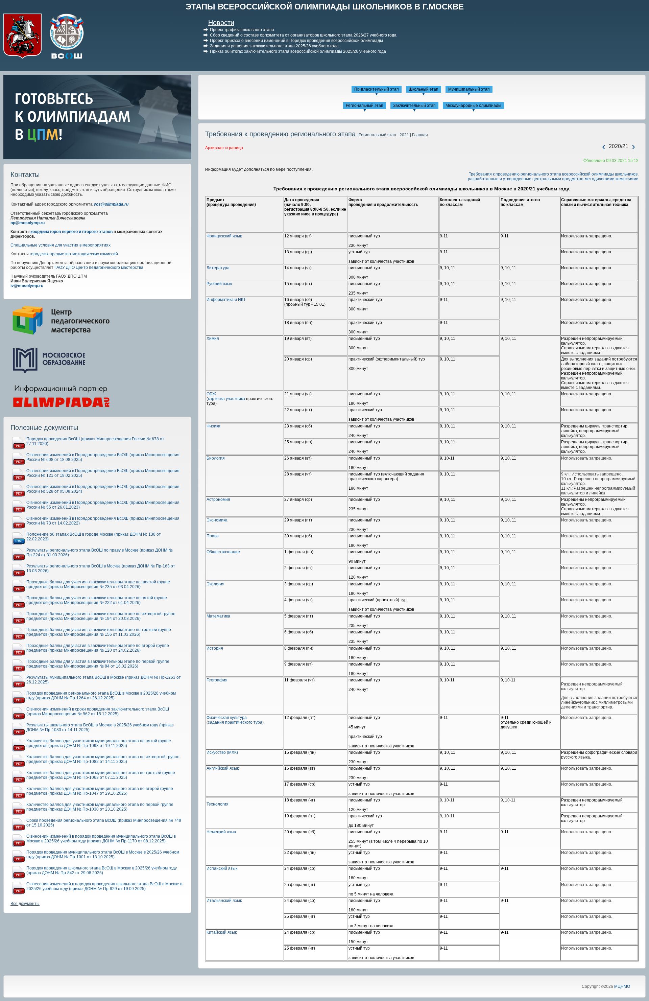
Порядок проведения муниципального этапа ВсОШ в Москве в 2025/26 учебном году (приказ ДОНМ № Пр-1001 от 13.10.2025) (102, 854)
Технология (218, 804)
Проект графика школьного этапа (242, 29)
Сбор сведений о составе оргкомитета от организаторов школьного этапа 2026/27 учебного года (303, 35)
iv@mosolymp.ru (26, 285)
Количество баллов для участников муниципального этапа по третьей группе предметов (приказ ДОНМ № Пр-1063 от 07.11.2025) (100, 775)
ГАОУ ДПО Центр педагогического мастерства (98, 267)
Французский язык (224, 236)
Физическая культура (227, 717)
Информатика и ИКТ (226, 299)
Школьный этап (423, 89)
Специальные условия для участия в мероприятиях (60, 245)
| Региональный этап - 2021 (382, 135)
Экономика (217, 520)
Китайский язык (222, 932)
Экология (215, 584)
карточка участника (226, 398)
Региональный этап (364, 105)
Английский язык (223, 768)
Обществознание (223, 552)
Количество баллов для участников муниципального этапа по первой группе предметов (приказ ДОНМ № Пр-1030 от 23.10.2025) (99, 807)
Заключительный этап (414, 105)
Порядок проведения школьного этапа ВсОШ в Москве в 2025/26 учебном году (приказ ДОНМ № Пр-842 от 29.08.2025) (101, 870)
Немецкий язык (221, 832)
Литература (218, 267)
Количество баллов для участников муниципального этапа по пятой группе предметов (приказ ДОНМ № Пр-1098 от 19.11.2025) (98, 743)
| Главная (418, 135)
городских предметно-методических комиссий (74, 254)
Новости (221, 22)
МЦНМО (622, 986)
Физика (213, 426)
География (217, 680)
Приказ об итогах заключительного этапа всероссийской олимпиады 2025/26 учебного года (298, 51)
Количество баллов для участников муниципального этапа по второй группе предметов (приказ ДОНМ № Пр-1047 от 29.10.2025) (99, 791)
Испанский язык (222, 868)
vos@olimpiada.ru (111, 204)
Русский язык (219, 283)
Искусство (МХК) (222, 752)
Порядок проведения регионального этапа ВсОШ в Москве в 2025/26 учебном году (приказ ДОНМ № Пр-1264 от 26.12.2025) (101, 695)
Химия (213, 338)
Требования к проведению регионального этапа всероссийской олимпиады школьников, (554, 174)
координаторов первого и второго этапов (71, 231)
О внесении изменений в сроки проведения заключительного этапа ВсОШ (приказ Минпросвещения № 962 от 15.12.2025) (97, 711)
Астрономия (218, 499)
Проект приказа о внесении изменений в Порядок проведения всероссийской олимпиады (296, 40)
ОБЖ (211, 394)
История (215, 648)
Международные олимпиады (473, 105)
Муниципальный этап (469, 89)
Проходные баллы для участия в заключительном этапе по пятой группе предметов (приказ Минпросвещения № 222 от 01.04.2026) (96, 600)
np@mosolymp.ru (27, 222)
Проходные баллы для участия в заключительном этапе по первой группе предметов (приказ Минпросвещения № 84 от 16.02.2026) (97, 664)
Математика (218, 616)
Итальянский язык (224, 900)
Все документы (25, 903)
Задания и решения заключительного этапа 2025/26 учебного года (274, 46)
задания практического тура (235, 722)
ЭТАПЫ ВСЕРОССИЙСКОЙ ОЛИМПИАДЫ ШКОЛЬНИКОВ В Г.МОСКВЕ (325, 6)
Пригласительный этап (376, 89)
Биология (216, 458)
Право (213, 536)
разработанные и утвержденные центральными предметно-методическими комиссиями (553, 179)
